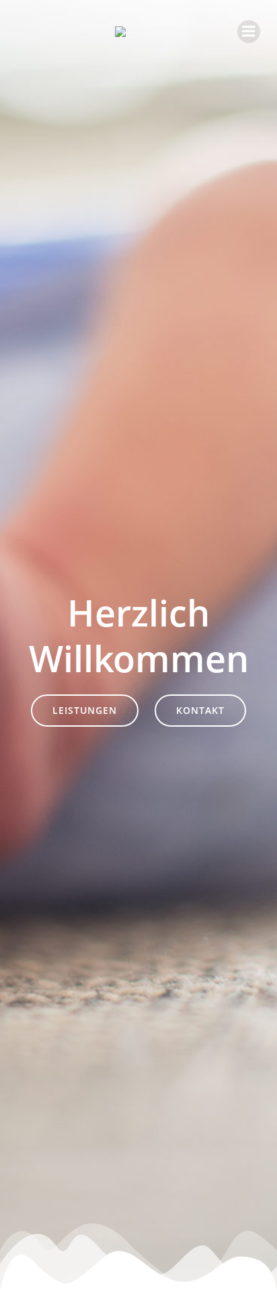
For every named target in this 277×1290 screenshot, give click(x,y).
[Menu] (248, 31)
